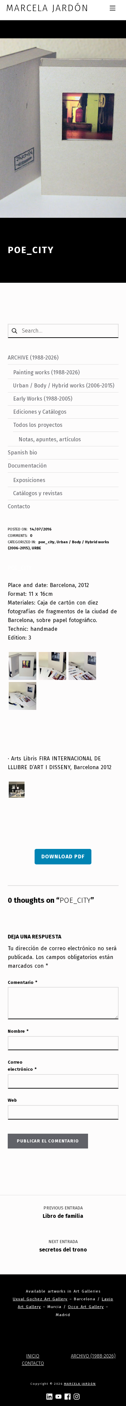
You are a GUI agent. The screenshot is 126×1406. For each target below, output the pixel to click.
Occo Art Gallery (86, 1306)
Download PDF (63, 856)
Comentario (22, 982)
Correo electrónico (22, 1066)
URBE (36, 548)
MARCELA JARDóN (80, 1384)
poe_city (46, 542)
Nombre (18, 1031)
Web (12, 1100)
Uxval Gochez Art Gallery (40, 1299)
